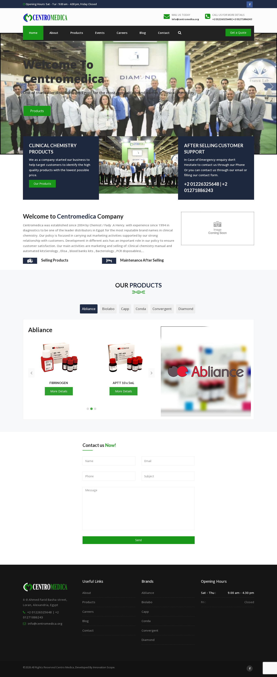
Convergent (162, 308)
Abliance (89, 308)
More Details (58, 391)
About (53, 33)
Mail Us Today (181, 15)
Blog (143, 33)
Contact (164, 33)
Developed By (95, 667)
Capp (125, 308)
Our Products (42, 184)
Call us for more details (228, 15)
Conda (141, 308)
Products (76, 33)
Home (33, 33)
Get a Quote (238, 32)
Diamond (185, 308)
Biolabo (108, 308)
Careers (122, 33)
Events (99, 33)
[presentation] (31, 373)
